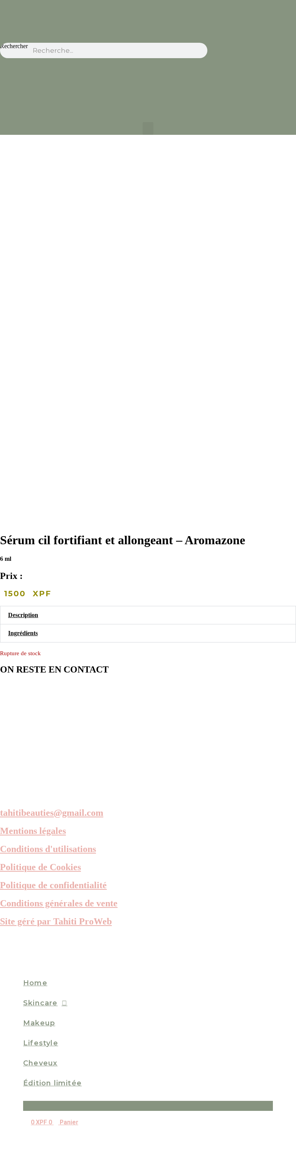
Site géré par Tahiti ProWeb (56, 921)
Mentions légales (33, 831)
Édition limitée (52, 1083)
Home (35, 983)
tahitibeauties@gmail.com (51, 813)
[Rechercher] (199, 50)
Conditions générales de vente (59, 903)
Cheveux (40, 1063)
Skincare (40, 1003)
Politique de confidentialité (53, 885)
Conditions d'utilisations (48, 849)
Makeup (39, 1023)
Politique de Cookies (40, 867)
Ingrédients (23, 633)
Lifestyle (40, 1043)
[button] (148, 128)
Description (23, 615)
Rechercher (14, 46)
